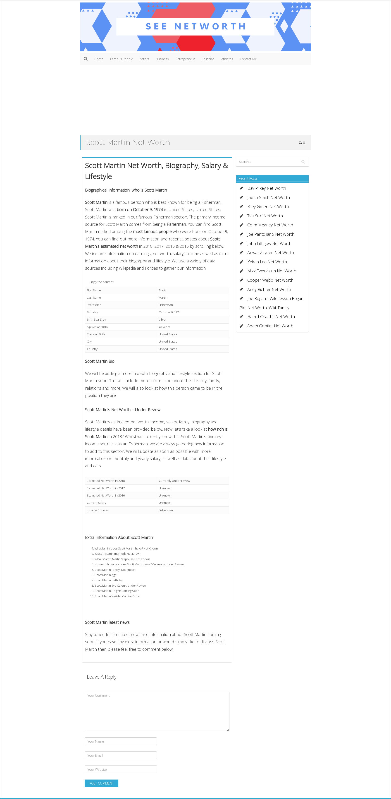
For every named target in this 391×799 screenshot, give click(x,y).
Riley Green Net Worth (268, 206)
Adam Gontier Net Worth (270, 326)
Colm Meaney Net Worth (270, 225)
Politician (208, 59)
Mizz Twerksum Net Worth (271, 271)
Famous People (121, 59)
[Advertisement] (195, 101)
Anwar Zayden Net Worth (270, 252)
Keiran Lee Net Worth (267, 261)
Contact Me (248, 59)
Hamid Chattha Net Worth (271, 316)
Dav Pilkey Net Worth (266, 188)
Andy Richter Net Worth (269, 289)
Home (98, 59)
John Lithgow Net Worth (269, 243)
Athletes (227, 59)
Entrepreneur (185, 59)
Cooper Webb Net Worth (270, 280)
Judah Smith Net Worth (268, 197)
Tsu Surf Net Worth (265, 215)
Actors (144, 59)
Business (162, 59)
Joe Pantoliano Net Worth (270, 234)
